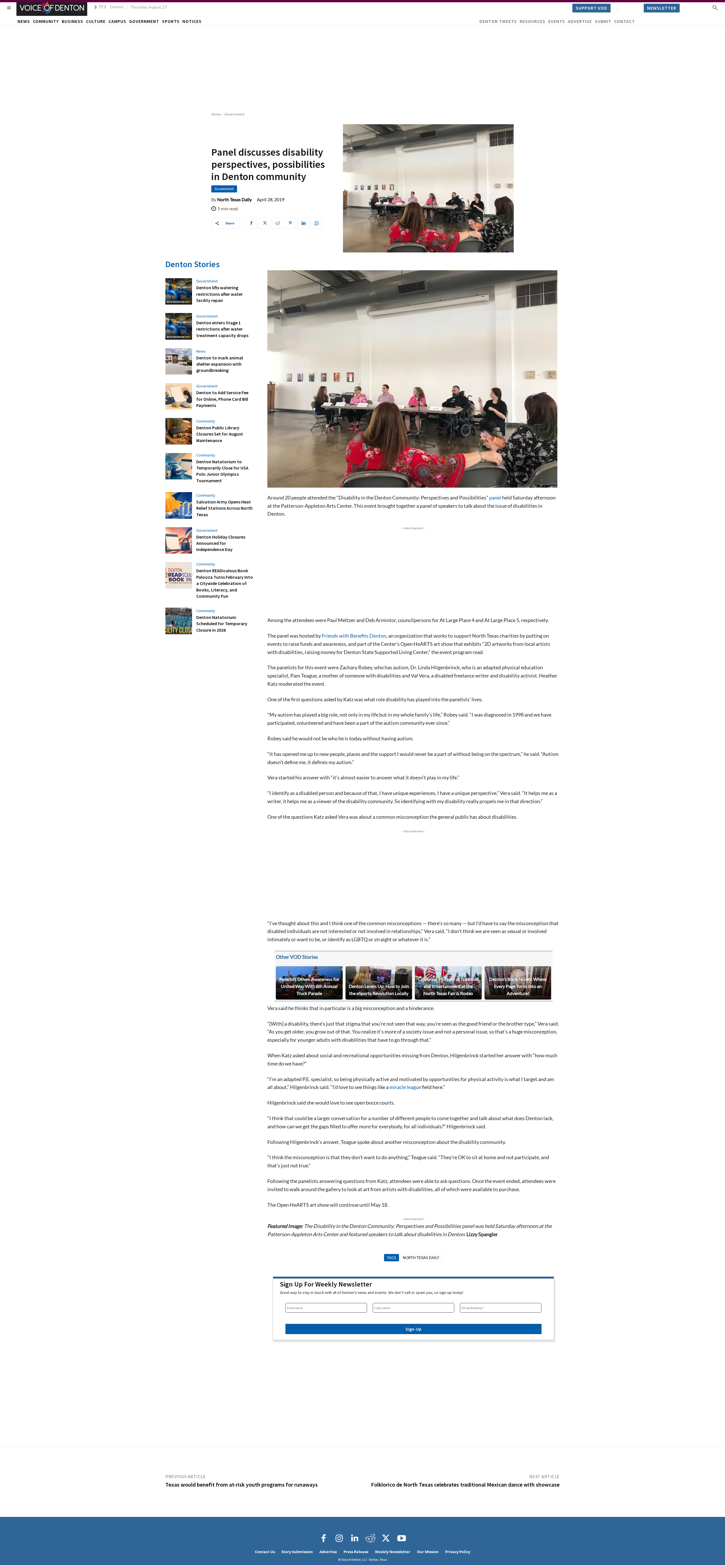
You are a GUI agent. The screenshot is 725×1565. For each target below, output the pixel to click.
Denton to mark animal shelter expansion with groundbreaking (219, 364)
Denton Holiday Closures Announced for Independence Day (220, 543)
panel (495, 497)
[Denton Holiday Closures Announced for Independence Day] (178, 540)
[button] (715, 7)
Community (205, 421)
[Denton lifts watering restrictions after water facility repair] (178, 291)
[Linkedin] (303, 223)
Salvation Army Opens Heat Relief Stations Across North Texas (224, 508)
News (201, 351)
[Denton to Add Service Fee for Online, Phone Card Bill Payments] (178, 396)
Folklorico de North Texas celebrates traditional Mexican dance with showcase (465, 1484)
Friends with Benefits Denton (354, 636)
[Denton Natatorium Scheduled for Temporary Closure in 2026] (178, 621)
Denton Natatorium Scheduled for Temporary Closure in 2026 (221, 623)
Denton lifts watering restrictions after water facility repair (219, 294)
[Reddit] (370, 1538)
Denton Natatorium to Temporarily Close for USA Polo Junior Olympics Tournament (222, 471)
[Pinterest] (290, 223)
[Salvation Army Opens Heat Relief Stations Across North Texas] (178, 505)
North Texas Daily (234, 199)
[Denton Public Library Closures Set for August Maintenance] (178, 431)
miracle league (405, 1087)
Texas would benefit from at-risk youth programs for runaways (241, 1484)
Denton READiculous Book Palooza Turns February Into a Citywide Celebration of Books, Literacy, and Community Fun (224, 583)
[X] (264, 223)
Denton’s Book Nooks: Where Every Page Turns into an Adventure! (518, 986)
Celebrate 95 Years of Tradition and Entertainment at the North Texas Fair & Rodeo (448, 986)
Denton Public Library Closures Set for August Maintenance (219, 434)
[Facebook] (251, 223)
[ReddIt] (277, 223)
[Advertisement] (362, 68)
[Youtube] (401, 1538)
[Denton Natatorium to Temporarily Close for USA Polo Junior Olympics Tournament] (178, 466)
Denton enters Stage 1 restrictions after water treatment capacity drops (222, 329)
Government (234, 114)
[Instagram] (339, 1538)
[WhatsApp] (316, 223)
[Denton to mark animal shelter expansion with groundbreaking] (178, 361)
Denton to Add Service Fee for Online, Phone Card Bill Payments (222, 399)
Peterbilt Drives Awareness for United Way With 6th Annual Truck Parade (309, 986)
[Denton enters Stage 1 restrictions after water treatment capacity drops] (178, 326)
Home (216, 114)
